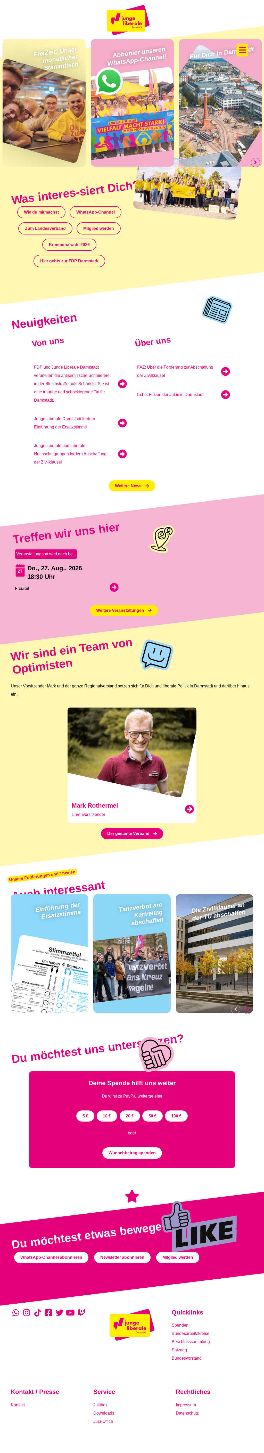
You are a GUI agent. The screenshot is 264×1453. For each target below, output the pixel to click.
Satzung (179, 1350)
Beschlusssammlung (191, 1342)
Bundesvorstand (187, 1358)
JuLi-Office (103, 1421)
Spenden (180, 1325)
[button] (242, 50)
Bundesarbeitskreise (190, 1333)
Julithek (100, 1405)
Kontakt (18, 1405)
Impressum (186, 1405)
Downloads (103, 1413)
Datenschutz (187, 1413)
